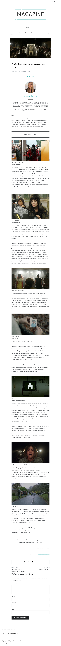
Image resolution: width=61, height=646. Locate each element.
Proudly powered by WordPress (11, 643)
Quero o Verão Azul (44, 569)
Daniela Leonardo (43, 554)
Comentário (15, 584)
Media (13, 60)
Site (13, 609)
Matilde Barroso (26, 71)
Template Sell (34, 643)
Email (14, 602)
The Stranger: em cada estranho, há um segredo (18, 570)
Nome (14, 596)
